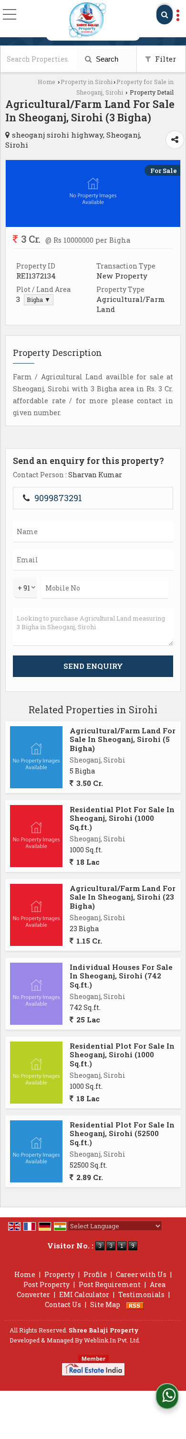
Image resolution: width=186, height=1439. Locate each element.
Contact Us (63, 1304)
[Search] (164, 14)
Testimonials (141, 1294)
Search (106, 59)
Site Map (105, 1304)
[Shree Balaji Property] (87, 20)
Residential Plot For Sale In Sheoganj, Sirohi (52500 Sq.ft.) (122, 1133)
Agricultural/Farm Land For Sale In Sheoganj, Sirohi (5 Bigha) (123, 739)
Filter (164, 59)
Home (46, 82)
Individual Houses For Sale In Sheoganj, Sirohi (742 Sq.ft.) (121, 975)
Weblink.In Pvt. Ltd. (112, 1340)
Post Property (46, 1284)
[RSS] (135, 1304)
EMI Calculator (84, 1294)
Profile (95, 1274)
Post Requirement (110, 1284)
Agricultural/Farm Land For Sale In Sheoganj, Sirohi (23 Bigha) (123, 897)
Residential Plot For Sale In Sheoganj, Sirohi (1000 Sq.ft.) (122, 818)
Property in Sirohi (87, 82)
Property (59, 1274)
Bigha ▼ (39, 299)
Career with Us (141, 1274)
